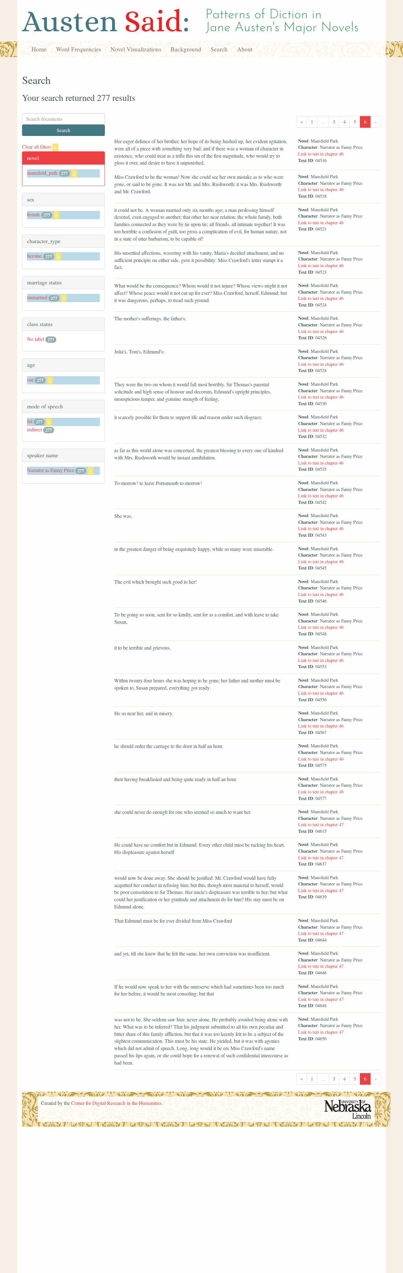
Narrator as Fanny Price (50, 470)
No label (35, 339)
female (33, 214)
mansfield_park (42, 172)
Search (219, 49)
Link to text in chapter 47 (320, 824)
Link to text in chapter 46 (320, 154)
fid (29, 421)
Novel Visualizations (136, 49)
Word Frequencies (78, 49)
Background (186, 49)
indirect (34, 429)
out (30, 379)
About (245, 49)
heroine (34, 255)
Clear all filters (39, 146)
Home (39, 49)
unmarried (37, 297)
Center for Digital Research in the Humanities (116, 1103)
